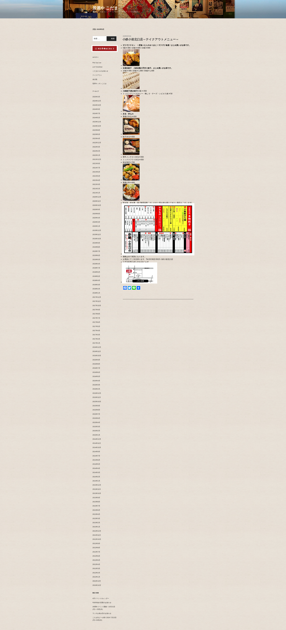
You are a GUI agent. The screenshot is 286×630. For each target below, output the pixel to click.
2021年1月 (96, 193)
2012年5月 (96, 560)
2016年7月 (96, 368)
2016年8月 (96, 364)
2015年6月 (96, 418)
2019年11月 (97, 234)
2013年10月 (97, 493)
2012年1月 (96, 577)
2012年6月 (96, 556)
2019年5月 (96, 259)
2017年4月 (96, 330)
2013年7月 (96, 506)
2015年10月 (97, 401)
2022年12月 (97, 142)
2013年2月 (96, 522)
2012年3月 (96, 568)
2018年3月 (96, 285)
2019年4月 (96, 264)
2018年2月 (96, 289)
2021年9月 (96, 163)
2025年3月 (96, 97)
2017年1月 (96, 343)
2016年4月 (96, 381)
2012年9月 (96, 543)
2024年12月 (97, 101)
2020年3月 (96, 222)
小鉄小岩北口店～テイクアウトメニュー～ (151, 39)
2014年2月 (96, 477)
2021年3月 (96, 184)
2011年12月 (97, 581)
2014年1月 (96, 481)
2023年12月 (97, 122)
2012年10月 (97, 539)
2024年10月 (97, 105)
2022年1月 (96, 155)
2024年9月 (96, 109)
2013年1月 (96, 527)
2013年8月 (96, 502)
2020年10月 (97, 205)
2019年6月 (96, 255)
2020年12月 (97, 197)
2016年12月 (97, 347)
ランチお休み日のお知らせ (102, 613)
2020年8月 (96, 214)
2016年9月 (96, 360)
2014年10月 (97, 447)
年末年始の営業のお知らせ (102, 602)
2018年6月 (96, 272)
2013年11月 (97, 489)
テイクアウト (97, 75)
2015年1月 (96, 435)
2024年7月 (96, 113)
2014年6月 (96, 460)
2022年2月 (96, 151)
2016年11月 (97, 351)
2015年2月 (96, 431)
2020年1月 (96, 226)
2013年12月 (97, 485)
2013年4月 (96, 514)
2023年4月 (96, 138)
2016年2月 (96, 389)
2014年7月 (96, 456)
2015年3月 (96, 426)
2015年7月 (96, 414)
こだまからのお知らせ (100, 71)
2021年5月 (96, 176)
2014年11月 (97, 443)
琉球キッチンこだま (100, 83)
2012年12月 (97, 531)
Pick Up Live (97, 63)
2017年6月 (96, 322)
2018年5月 (96, 276)
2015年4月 (96, 422)
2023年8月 (96, 130)
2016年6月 (96, 372)
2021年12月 (97, 159)
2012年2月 (96, 573)
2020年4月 (96, 218)
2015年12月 (97, 393)
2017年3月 (96, 335)
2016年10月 (97, 355)
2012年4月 (96, 564)
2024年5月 (96, 117)
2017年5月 (96, 326)
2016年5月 (96, 376)
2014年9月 (96, 451)
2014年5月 (96, 464)
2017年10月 (97, 305)
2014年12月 (97, 439)
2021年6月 (96, 172)
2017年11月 (97, 301)
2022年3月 (96, 147)
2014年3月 (96, 472)
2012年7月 (96, 552)
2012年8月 (96, 547)
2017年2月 (96, 339)
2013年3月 (96, 518)
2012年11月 (97, 535)
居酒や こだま (105, 8)
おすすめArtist (97, 67)
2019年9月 (96, 243)
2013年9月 (96, 497)
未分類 (95, 79)
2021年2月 (96, 188)
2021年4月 (96, 180)
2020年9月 (96, 209)
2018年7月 (96, 268)
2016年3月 (96, 385)
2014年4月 (96, 468)
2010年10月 (97, 585)
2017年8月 (96, 314)
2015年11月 (97, 397)
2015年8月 (96, 410)
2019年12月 (97, 230)
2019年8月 (96, 247)
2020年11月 (97, 201)
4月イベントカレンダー (101, 598)
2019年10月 (97, 239)
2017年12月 (97, 297)
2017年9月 (96, 310)
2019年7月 (96, 251)
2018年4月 (96, 280)
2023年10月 (97, 126)
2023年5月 (96, 134)
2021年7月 (96, 168)
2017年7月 (96, 318)
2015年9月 (96, 406)
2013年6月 (96, 510)
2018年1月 (96, 293)
